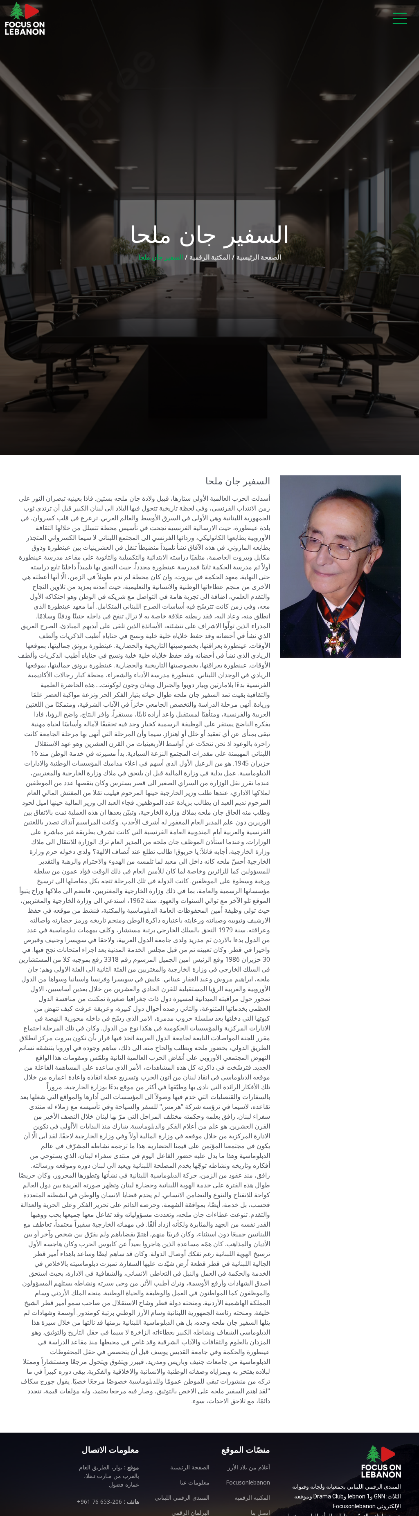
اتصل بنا (260, 1513)
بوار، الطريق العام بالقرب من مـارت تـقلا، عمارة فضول (109, 1475)
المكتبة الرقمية (209, 257)
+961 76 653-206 (99, 1501)
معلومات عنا (195, 1482)
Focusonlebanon (248, 1482)
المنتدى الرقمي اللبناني (182, 1497)
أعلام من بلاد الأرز (249, 1467)
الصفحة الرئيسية (259, 257)
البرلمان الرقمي (190, 1513)
